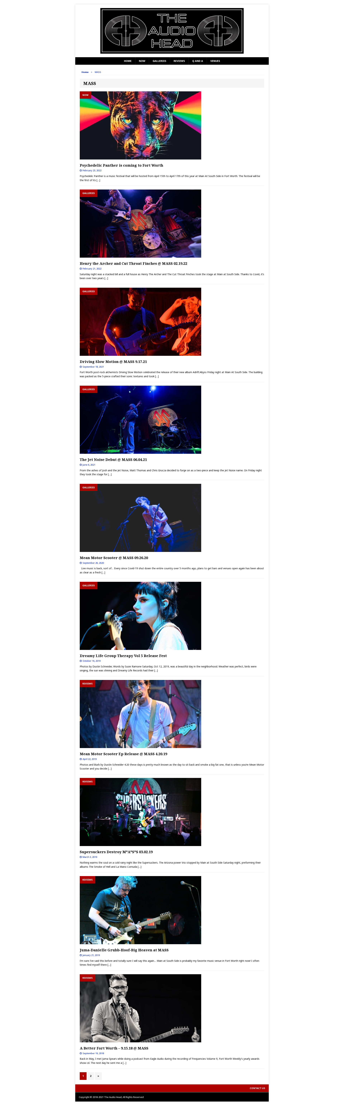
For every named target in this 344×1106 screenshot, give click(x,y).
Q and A (197, 61)
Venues (215, 61)
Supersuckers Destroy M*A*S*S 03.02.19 (116, 851)
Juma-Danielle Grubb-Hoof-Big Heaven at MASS (124, 950)
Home (128, 61)
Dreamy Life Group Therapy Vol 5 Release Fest (123, 655)
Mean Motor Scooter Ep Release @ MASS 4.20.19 (123, 753)
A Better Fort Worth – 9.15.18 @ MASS (114, 1048)
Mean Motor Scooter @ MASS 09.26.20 (114, 557)
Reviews (179, 61)
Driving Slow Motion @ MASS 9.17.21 (113, 361)
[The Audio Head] (172, 30)
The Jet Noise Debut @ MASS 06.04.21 (113, 459)
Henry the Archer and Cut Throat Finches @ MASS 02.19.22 (133, 263)
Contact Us (257, 1088)
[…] (98, 180)
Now (142, 61)
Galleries (159, 61)
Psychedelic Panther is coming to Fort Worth (121, 165)
